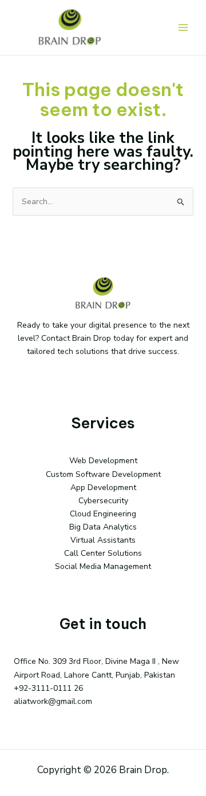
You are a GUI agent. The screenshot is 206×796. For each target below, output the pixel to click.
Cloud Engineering (103, 513)
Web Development (103, 460)
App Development (103, 487)
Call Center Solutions (103, 553)
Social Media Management (103, 566)
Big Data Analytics (103, 527)
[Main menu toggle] (183, 27)
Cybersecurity (103, 500)
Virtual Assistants (103, 540)
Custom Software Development (103, 474)
